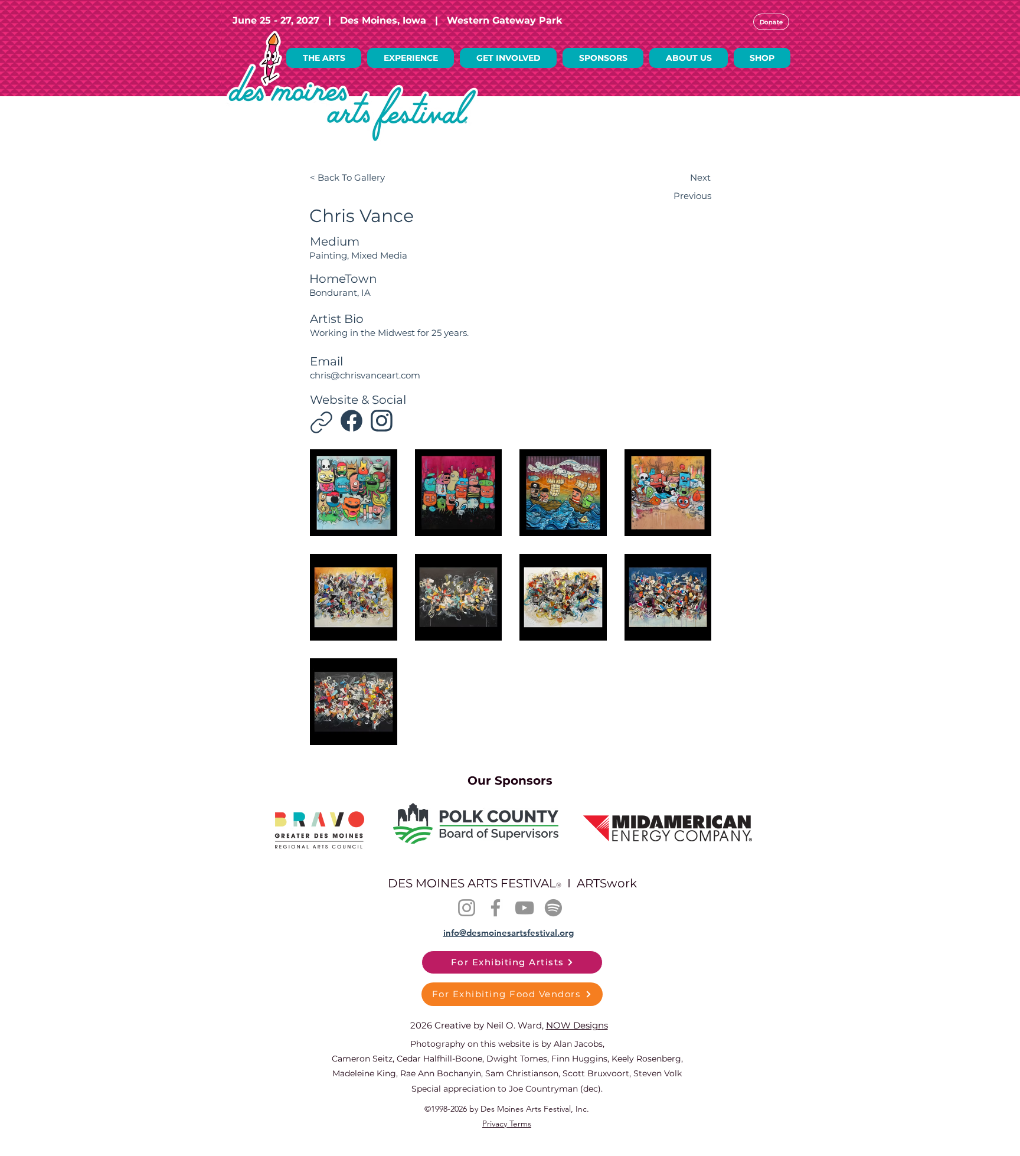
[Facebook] (351, 421)
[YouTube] (524, 907)
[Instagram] (321, 422)
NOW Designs (577, 1025)
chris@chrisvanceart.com (365, 375)
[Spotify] (553, 907)
